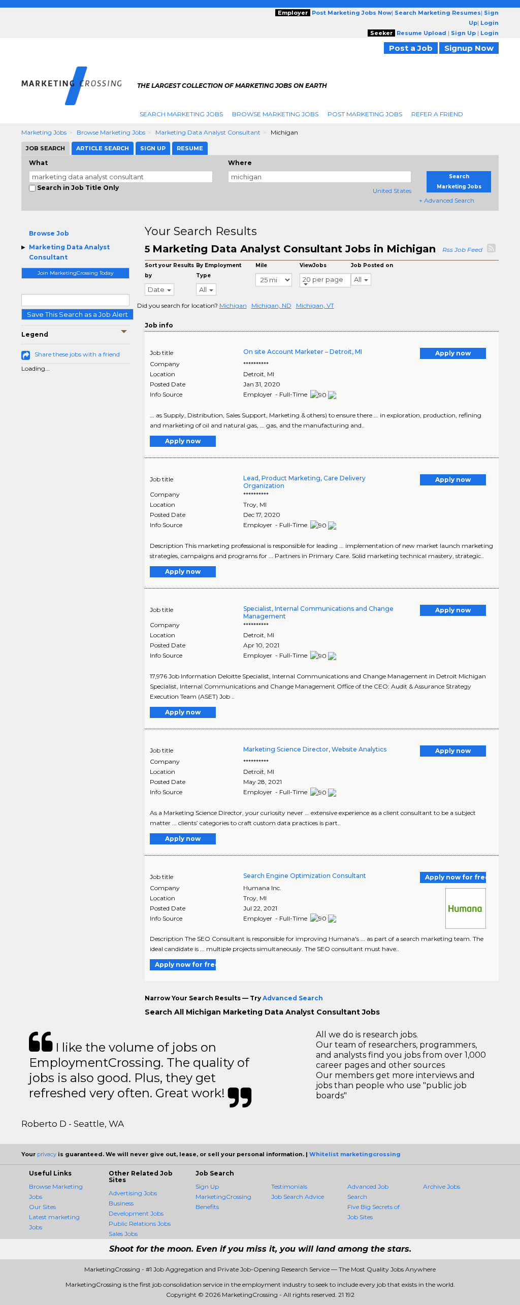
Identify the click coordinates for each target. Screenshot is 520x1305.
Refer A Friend (437, 114)
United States (392, 190)
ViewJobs (313, 265)
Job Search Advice (297, 1196)
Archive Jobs (441, 1186)
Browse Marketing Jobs (275, 114)
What (38, 163)
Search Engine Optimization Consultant (304, 875)
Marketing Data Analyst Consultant (208, 132)
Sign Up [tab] (153, 148)
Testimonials (289, 1186)
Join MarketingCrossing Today (75, 273)
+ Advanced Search (446, 200)
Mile (261, 265)
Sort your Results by (169, 270)
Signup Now (469, 48)
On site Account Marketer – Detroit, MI (302, 351)
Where (240, 163)
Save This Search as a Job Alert (77, 314)
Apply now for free (455, 877)
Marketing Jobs (44, 132)
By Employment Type (218, 270)
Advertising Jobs (133, 1193)
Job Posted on (372, 265)
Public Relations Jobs (140, 1223)
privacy (46, 1154)
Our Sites (42, 1207)
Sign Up (207, 1186)
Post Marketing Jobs (365, 114)
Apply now (453, 353)
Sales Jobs (123, 1233)
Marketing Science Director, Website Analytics (314, 749)
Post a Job (411, 48)
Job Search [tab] (45, 148)
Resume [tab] (190, 148)
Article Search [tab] (102, 148)
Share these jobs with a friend (77, 354)
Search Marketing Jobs (181, 114)
